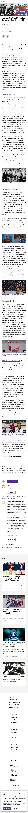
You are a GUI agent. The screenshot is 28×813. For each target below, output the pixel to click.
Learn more (15, 808)
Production (14, 729)
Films (14, 27)
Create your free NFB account (14, 697)
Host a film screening (14, 707)
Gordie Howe (16, 161)
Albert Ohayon (7, 24)
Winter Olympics (10, 474)
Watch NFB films (14, 699)
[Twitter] (7, 36)
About (14, 712)
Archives (14, 737)
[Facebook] (3, 36)
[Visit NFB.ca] (16, 1)
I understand (6, 808)
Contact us (14, 717)
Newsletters (14, 722)
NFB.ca (14, 727)
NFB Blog (4, 1)
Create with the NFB (14, 704)
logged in (10, 547)
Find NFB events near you (14, 702)
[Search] (27, 1)
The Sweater (17, 470)
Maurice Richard (6, 161)
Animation (4, 27)
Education (14, 734)
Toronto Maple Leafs (10, 472)
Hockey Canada (11, 488)
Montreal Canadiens (10, 470)
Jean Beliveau (18, 126)
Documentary (9, 27)
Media (14, 719)
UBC (15, 472)
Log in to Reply (11, 492)
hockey (18, 466)
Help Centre (14, 714)
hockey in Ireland (9, 468)
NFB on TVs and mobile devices (14, 757)
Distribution (14, 732)
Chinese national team (8, 248)
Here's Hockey (14, 466)
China (3, 466)
